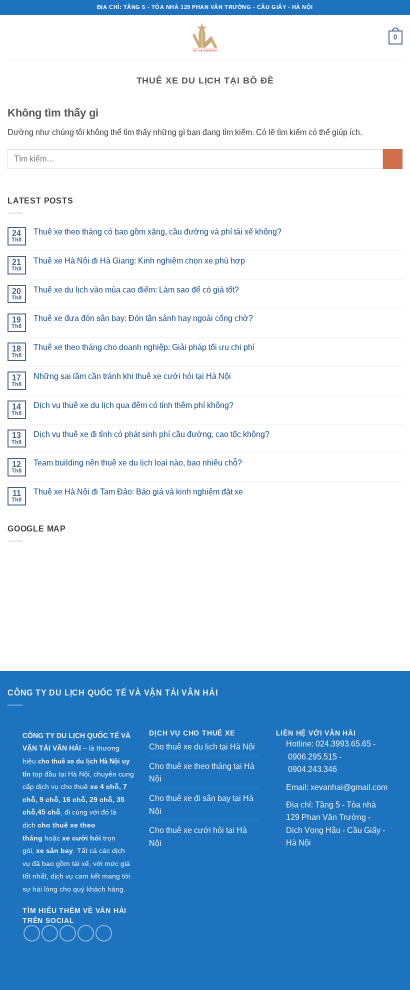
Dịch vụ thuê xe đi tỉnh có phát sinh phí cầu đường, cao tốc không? (152, 434)
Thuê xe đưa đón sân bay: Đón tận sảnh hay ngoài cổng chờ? (143, 318)
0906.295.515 (312, 756)
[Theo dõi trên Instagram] (50, 933)
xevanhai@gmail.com (349, 787)
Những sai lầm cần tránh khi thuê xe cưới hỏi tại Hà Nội (132, 376)
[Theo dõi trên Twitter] (68, 933)
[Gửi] (392, 158)
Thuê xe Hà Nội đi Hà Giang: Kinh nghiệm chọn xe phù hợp (139, 260)
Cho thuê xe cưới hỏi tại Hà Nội (198, 837)
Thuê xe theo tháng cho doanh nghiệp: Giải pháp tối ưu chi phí (144, 347)
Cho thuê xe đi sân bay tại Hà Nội (201, 805)
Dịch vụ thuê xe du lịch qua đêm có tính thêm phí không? (134, 405)
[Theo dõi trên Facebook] (32, 933)
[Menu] (96, 37)
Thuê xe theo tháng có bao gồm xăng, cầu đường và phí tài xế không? (158, 232)
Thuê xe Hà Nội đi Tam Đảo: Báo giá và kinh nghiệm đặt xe (138, 492)
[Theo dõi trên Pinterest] (104, 933)
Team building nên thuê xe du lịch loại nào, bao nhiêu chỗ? (138, 462)
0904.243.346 (312, 769)
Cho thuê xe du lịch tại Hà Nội (202, 746)
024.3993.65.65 (343, 744)
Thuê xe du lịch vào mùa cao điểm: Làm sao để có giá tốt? (136, 290)
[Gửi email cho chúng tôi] (86, 933)
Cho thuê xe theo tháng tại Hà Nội (201, 773)
